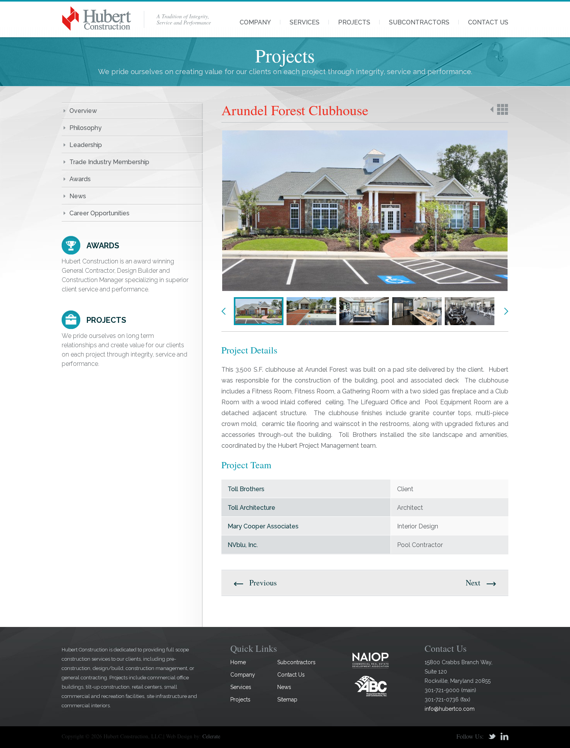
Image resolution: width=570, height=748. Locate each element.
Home (238, 662)
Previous (223, 311)
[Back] (499, 109)
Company (255, 22)
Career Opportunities (99, 213)
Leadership (85, 145)
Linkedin (504, 736)
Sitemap (287, 699)
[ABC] (370, 686)
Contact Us (488, 22)
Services (305, 22)
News (77, 196)
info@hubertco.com (450, 709)
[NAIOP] (370, 660)
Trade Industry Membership (109, 162)
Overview (83, 110)
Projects (354, 22)
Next (506, 311)
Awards (80, 179)
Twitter (492, 736)
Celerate (211, 736)
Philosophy (85, 128)
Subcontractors (419, 22)
